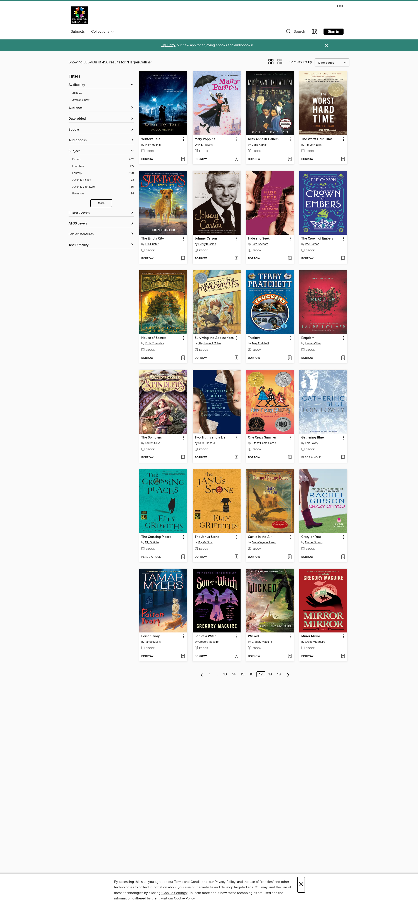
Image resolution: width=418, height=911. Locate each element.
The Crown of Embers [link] (317, 239)
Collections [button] (101, 31)
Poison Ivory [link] (150, 636)
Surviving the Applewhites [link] (214, 338)
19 (279, 674)
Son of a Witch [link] (205, 636)
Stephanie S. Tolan (209, 343)
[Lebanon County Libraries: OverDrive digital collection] (79, 15)
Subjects (78, 31)
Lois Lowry (311, 443)
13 (225, 674)
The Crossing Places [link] (156, 537)
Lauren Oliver (313, 343)
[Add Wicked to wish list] (289, 656)
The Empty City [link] (152, 239)
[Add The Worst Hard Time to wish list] (343, 159)
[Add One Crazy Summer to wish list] (289, 458)
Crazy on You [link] (311, 537)
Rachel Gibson (313, 542)
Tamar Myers (153, 642)
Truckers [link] (254, 338)
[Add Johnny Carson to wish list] (236, 259)
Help (340, 6)
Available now (80, 100)
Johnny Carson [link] (206, 239)
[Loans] (314, 32)
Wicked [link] (253, 636)
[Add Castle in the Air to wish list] (289, 557)
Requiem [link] (307, 338)
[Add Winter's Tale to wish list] (183, 159)
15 (242, 674)
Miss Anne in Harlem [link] (263, 139)
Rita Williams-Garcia (264, 443)
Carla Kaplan (259, 144)
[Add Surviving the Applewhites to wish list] (236, 358)
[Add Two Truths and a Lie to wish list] (236, 458)
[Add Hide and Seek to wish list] (289, 259)
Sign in (333, 31)
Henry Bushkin (207, 244)
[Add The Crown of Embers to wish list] (343, 259)
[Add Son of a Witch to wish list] (236, 656)
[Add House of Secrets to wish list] (183, 358)
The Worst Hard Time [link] (316, 139)
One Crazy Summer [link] (262, 438)
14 (234, 674)
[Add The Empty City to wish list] (183, 259)
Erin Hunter (151, 244)
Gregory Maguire (208, 642)
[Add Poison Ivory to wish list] (183, 656)
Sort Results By (301, 62)
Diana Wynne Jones (264, 542)
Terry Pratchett (260, 343)
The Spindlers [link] (151, 438)
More (101, 203)
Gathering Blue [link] (312, 438)
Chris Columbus (154, 343)
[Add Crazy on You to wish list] (343, 557)
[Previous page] (201, 674)
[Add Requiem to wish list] (343, 358)
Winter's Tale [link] (150, 139)
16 (251, 674)
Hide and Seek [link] (259, 239)
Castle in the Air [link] (259, 537)
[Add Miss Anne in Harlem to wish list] (289, 159)
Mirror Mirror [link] (310, 636)
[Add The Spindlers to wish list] (183, 458)
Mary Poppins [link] (205, 139)
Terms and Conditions (190, 882)
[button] (295, 32)
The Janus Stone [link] (207, 537)
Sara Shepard (260, 244)
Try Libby (168, 45)
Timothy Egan (313, 144)
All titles (77, 93)
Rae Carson (312, 244)
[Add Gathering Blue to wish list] (343, 458)
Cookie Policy (184, 898)
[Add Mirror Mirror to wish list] (343, 656)
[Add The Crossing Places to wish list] (183, 557)
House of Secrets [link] (153, 338)
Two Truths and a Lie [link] (210, 438)
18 (270, 674)
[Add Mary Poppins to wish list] (236, 159)
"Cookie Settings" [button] (174, 893)
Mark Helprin (153, 144)
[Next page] (288, 674)
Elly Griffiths (152, 542)
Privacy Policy (225, 882)
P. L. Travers (205, 144)
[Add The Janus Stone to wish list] (236, 557)
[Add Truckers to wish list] (289, 358)
